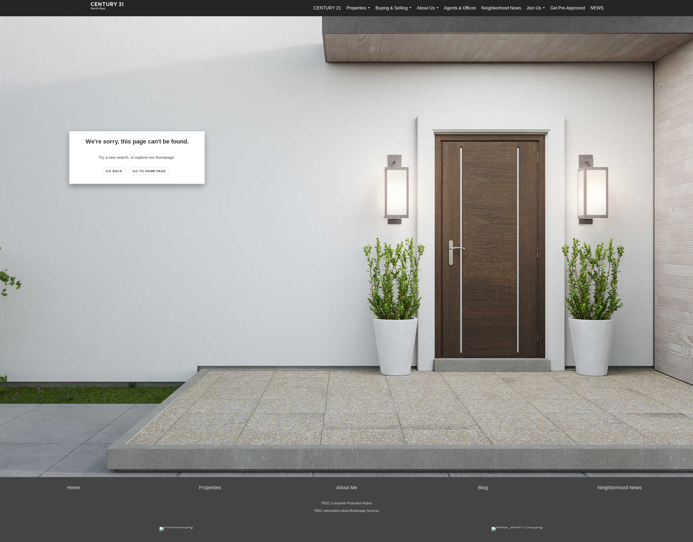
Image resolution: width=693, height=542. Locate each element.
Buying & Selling (394, 11)
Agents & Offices (460, 8)
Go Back (114, 171)
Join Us (537, 11)
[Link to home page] (110, 8)
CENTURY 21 (327, 8)
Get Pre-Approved (567, 8)
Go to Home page (149, 171)
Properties (359, 11)
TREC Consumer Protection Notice (346, 503)
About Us (429, 11)
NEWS (597, 8)
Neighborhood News (501, 8)
